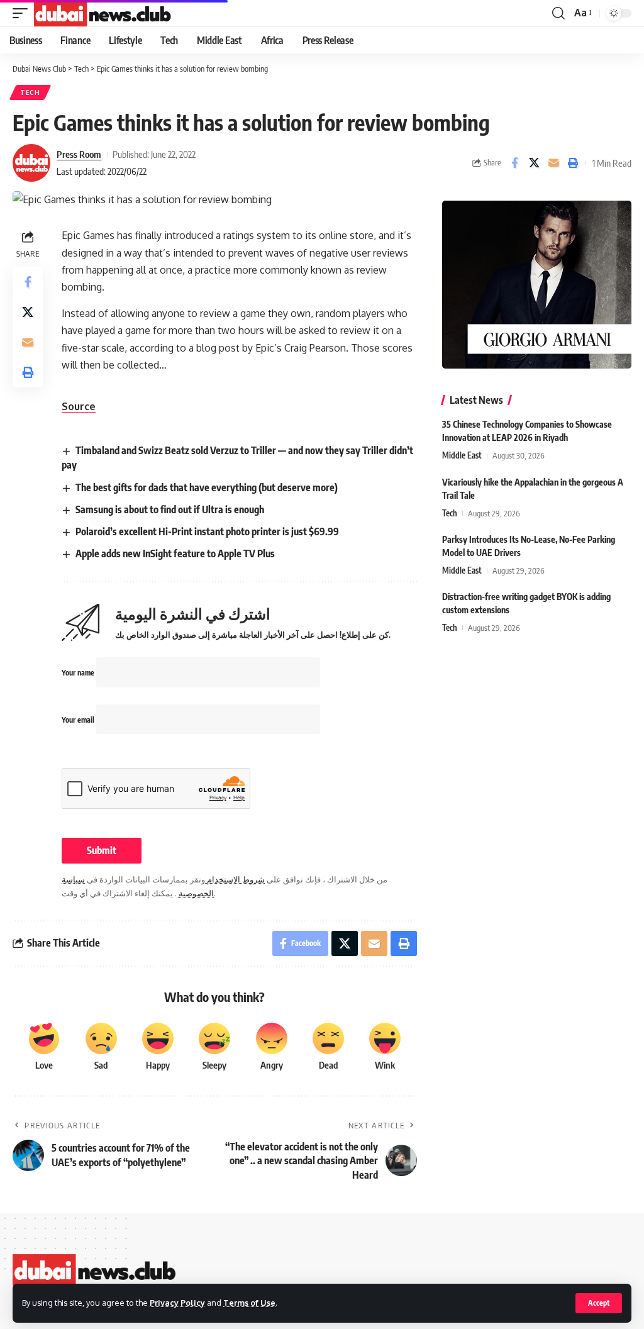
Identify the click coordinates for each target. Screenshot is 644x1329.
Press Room (79, 154)
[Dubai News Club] (103, 13)
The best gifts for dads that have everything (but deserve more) (206, 487)
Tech (30, 92)
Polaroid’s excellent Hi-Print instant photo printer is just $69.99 (207, 531)
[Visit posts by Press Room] (31, 163)
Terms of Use (249, 1303)
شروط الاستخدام (235, 879)
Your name (79, 672)
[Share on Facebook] (514, 163)
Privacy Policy (177, 1303)
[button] (598, 1303)
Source (79, 406)
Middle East (462, 455)
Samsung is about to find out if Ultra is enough (169, 509)
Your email (79, 720)
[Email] (553, 163)
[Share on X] (534, 163)
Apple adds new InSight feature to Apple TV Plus (175, 553)
